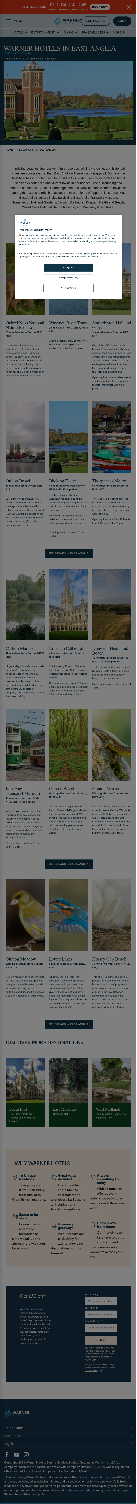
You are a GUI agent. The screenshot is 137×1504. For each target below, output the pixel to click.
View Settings (67, 288)
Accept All (67, 268)
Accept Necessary (67, 278)
